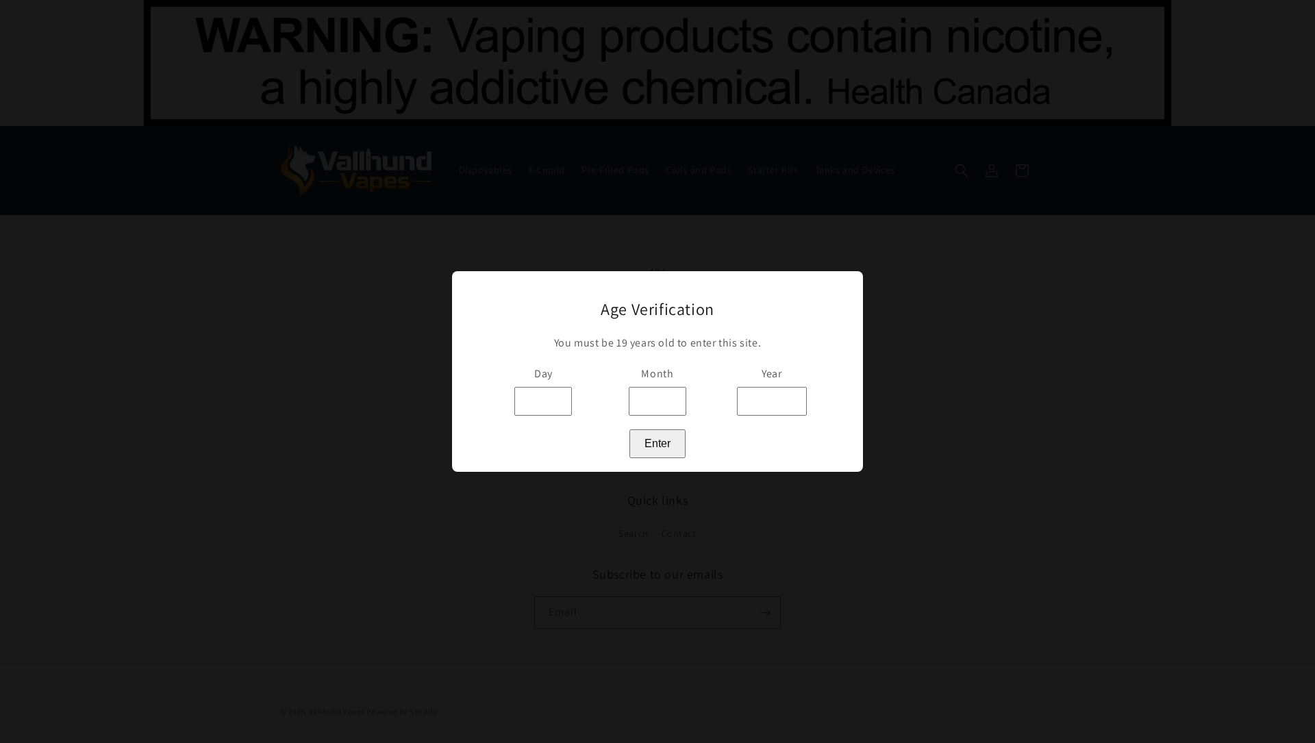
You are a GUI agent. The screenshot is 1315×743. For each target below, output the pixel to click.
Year (771, 373)
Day (543, 373)
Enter (657, 443)
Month (657, 373)
